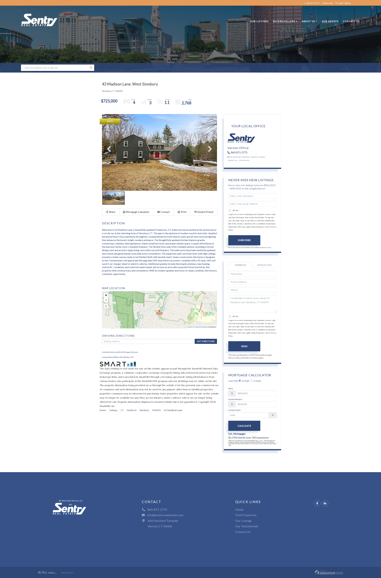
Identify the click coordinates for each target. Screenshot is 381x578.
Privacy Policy (234, 358)
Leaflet (189, 327)
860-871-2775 (313, 3)
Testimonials (327, 3)
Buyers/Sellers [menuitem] (284, 21)
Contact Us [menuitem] (351, 21)
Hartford (131, 410)
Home (103, 410)
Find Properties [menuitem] (245, 515)
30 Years (245, 381)
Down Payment (235, 399)
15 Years (257, 381)
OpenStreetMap (201, 327)
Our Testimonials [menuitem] (246, 526)
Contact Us (232, 160)
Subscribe (244, 240)
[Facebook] (317, 503)
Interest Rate (234, 410)
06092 (156, 410)
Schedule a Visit (264, 265)
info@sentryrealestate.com (165, 515)
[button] (91, 68)
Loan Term (233, 381)
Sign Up (347, 3)
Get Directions (206, 341)
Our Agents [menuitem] (330, 21)
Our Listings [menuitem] (259, 21)
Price (230, 388)
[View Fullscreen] (106, 306)
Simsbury (144, 410)
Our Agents (244, 160)
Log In (340, 3)
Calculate (244, 425)
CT (122, 410)
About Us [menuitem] (308, 21)
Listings (113, 410)
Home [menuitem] (239, 509)
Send (244, 346)
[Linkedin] (325, 503)
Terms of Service (251, 358)
